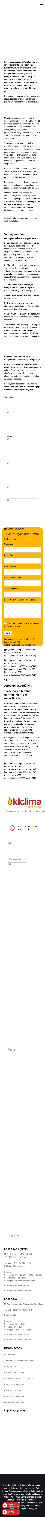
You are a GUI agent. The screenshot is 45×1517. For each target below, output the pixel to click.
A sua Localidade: (12, 588)
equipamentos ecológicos (22, 243)
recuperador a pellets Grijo (15, 359)
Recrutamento (10, 1366)
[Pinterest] (35, 1481)
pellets (7, 101)
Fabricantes (9, 1354)
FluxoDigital (32, 1508)
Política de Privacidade (14, 1372)
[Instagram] (25, 1481)
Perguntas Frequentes (14, 1384)
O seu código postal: (13, 577)
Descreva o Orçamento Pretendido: (19, 599)
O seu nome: (9, 544)
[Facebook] (11, 1481)
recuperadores (10, 99)
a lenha (31, 336)
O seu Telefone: (11, 566)
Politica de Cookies (12, 1390)
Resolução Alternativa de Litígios (18, 1378)
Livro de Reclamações (14, 1402)
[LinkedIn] (20, 1481)
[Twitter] (15, 1481)
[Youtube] (30, 1481)
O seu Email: (9, 555)
